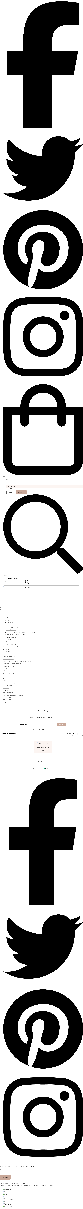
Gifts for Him (9, 622)
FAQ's (4, 680)
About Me (6, 688)
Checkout (21, 492)
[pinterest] (43, 290)
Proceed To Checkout (47, 717)
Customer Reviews (8, 697)
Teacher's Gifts (10, 639)
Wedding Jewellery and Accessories (16, 642)
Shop (4, 615)
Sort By (69, 734)
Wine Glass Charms (11, 644)
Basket (11, 492)
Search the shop (41, 758)
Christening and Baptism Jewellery (15, 618)
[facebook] (43, 127)
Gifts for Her (9, 620)
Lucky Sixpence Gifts (12, 627)
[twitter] (43, 207)
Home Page (6, 613)
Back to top (41, 762)
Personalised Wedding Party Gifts (15, 634)
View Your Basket (35, 717)
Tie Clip (48, 729)
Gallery (5, 678)
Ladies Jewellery (10, 625)
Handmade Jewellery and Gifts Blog (13, 695)
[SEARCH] (27, 581)
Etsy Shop (6, 676)
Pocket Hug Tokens (11, 637)
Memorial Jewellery (11, 630)
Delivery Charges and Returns (14, 683)
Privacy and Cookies (8, 700)
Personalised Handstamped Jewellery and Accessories (21, 632)
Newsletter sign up (8, 692)
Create (51, 1185)
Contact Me (9, 690)
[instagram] (43, 381)
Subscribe (5, 1177)
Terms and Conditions (12, 685)
